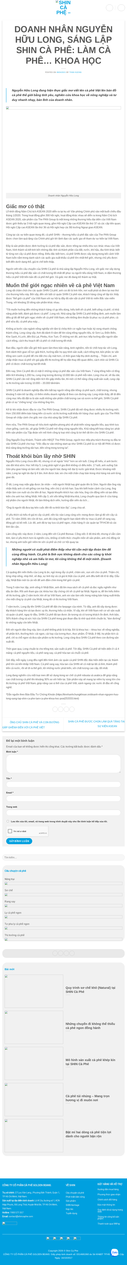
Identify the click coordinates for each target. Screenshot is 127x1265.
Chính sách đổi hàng (107, 1199)
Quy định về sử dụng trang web (110, 1210)
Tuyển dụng (71, 1213)
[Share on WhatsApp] (55, 709)
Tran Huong (75, 72)
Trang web (11, 807)
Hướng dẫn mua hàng (108, 1189)
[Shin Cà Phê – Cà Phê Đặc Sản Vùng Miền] (63, 8)
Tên (9, 778)
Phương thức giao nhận (109, 1194)
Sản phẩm (71, 1201)
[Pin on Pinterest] (66, 709)
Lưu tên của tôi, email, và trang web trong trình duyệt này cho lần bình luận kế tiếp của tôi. (59, 821)
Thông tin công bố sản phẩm (108, 1217)
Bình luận (12, 751)
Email (9, 792)
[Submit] (121, 857)
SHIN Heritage (72, 1205)
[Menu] (4, 8)
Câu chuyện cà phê (75, 1193)
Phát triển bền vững (75, 1197)
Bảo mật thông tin (106, 1205)
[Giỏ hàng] (121, 8)
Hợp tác (69, 1209)
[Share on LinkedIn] (71, 709)
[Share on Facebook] (60, 709)
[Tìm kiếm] (109, 8)
